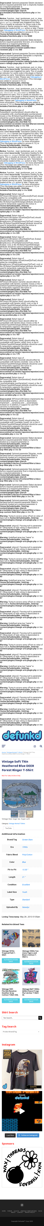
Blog (40, 1211)
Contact (20, 1212)
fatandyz (25, 907)
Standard (26, 900)
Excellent (26, 885)
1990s (25, 847)
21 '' (23, 877)
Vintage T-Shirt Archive (29, 1211)
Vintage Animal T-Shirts (14, 752)
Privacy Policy (30, 1212)
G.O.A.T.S (16, 1211)
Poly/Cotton (27, 855)
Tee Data (8, 828)
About (13, 1212)
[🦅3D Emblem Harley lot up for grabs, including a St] (22, 1070)
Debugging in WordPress (14, 30)
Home (4, 752)
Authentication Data (11, 960)
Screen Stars (27, 840)
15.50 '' (25, 870)
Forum (9, 1211)
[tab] (8, 828)
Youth (24, 892)
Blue (24, 862)
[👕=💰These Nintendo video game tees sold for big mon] (22, 1111)
